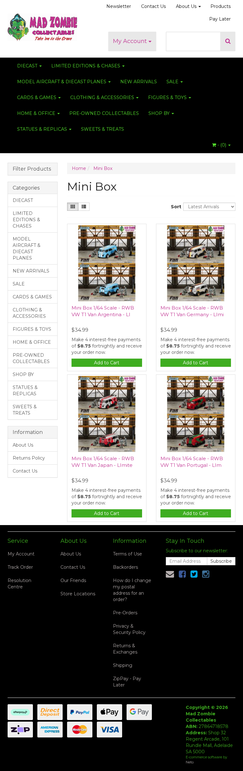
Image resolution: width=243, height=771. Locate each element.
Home (79, 168)
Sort (174, 207)
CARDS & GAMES (37, 97)
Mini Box (102, 168)
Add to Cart (106, 363)
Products (220, 6)
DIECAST (28, 66)
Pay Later (220, 19)
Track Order (20, 567)
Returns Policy (29, 458)
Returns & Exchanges (125, 649)
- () (221, 145)
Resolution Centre (19, 584)
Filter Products (32, 169)
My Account (130, 41)
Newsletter (118, 6)
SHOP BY (159, 113)
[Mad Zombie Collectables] (42, 25)
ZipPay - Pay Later (127, 682)
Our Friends (73, 580)
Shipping (122, 665)
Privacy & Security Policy (129, 629)
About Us (187, 6)
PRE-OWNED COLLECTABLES (104, 113)
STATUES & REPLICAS (42, 129)
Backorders (125, 567)
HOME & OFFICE (37, 113)
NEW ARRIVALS (138, 82)
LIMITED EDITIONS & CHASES (86, 66)
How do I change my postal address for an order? (132, 590)
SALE (173, 82)
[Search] (228, 41)
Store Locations (77, 594)
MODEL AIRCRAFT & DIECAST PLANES (62, 82)
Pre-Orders (125, 613)
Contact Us (153, 6)
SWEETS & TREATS (102, 129)
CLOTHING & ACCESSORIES (102, 97)
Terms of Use (127, 554)
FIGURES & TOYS (168, 97)
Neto (190, 762)
